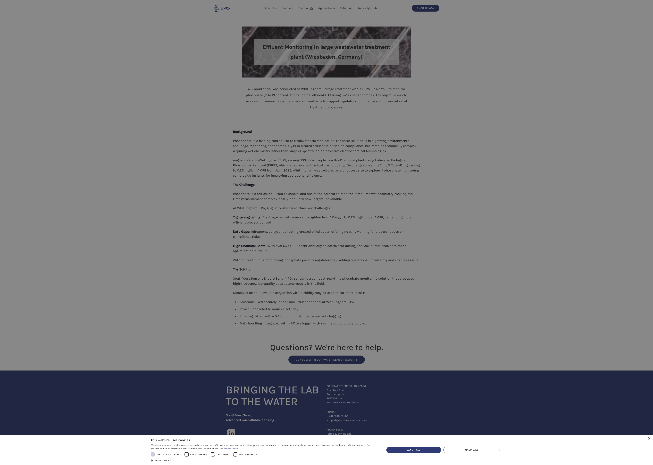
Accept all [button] (413, 449)
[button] (264, 460)
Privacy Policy (231, 448)
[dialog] (326, 450)
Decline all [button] (471, 449)
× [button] (649, 438)
